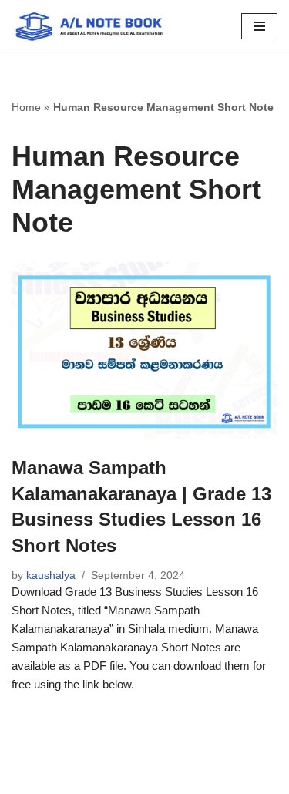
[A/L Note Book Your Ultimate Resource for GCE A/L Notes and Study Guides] (89, 26)
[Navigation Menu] (259, 26)
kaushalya (51, 575)
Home (26, 107)
